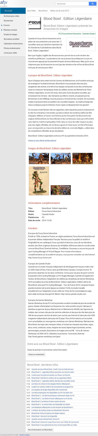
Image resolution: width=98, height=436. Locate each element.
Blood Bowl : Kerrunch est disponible (41, 416)
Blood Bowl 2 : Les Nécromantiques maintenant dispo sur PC (50, 396)
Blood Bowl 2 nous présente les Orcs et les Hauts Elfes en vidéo (51, 425)
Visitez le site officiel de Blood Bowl (42, 141)
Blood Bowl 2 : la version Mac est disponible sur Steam (48, 404)
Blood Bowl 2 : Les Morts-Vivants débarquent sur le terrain (49, 398)
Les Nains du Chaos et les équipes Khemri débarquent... (48, 384)
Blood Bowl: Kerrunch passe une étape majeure (45, 413)
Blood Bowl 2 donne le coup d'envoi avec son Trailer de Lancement (52, 422)
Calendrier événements (13, 44)
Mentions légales (25, 435)
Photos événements (12, 48)
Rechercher (8, 21)
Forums (7, 25)
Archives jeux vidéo (11, 16)
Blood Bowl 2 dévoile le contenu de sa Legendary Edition (48, 378)
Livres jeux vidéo (10, 53)
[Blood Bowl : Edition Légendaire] (80, 44)
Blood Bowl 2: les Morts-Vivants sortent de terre (45, 401)
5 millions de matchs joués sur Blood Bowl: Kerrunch (47, 410)
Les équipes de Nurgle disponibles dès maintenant (46, 390)
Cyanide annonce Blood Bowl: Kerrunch (42, 419)
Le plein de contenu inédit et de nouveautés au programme (49, 387)
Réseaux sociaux (10, 30)
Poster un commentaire (36, 354)
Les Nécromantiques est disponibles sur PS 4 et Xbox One (49, 393)
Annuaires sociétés (11, 39)
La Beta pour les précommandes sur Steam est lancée (48, 375)
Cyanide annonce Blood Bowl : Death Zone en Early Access (50, 369)
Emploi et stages (10, 34)
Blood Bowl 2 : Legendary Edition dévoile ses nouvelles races (50, 381)
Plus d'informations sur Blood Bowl (40, 430)
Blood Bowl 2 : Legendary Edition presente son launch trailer (50, 372)
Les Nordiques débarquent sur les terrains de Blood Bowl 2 (49, 407)
